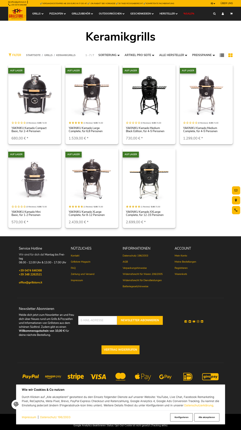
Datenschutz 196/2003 (55, 417)
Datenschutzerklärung (198, 405)
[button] (222, 55)
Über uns (227, 3)
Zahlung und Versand (82, 274)
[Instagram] (198, 321)
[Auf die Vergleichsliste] (57, 70)
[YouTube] (194, 321)
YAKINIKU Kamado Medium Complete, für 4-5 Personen (200, 129)
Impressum (29, 417)
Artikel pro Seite (138, 55)
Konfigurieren (182, 417)
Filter (16, 55)
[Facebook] (185, 321)
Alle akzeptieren (207, 417)
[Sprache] (213, 3)
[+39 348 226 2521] (235, 210)
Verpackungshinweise (135, 268)
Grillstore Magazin (80, 261)
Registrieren (181, 268)
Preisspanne (202, 55)
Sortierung (107, 55)
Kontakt (75, 255)
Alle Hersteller (171, 55)
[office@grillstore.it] (235, 190)
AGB (125, 261)
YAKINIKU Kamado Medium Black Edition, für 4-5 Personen (145, 129)
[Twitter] (190, 321)
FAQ (73, 268)
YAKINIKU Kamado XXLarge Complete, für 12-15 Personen (145, 213)
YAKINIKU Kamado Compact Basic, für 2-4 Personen (29, 129)
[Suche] (214, 14)
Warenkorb (181, 274)
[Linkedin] (202, 321)
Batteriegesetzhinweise (135, 286)
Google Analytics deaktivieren (89, 425)
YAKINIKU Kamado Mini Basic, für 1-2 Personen (26, 213)
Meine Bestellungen (185, 261)
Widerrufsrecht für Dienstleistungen (142, 280)
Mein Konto (181, 255)
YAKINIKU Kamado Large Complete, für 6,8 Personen (86, 129)
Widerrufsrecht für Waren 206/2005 (143, 274)
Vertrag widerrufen (120, 350)
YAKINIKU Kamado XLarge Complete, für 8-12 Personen (87, 213)
